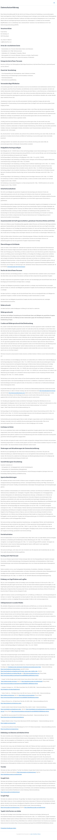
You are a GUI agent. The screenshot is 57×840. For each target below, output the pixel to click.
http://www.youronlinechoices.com (31, 673)
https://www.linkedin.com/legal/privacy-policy (11, 709)
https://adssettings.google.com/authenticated (31, 681)
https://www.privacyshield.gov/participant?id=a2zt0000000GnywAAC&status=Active (20, 675)
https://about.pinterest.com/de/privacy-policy (11, 703)
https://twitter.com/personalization (27, 695)
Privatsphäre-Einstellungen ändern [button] (8, 828)
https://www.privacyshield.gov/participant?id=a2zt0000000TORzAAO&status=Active (20, 697)
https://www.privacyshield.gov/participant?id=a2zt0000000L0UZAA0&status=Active (30, 711)
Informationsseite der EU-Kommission (16, 266)
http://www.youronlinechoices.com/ (17, 393)
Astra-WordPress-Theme (35, 834)
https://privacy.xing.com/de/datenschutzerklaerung (12, 717)
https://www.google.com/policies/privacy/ (26, 772)
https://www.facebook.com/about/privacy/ (10, 669)
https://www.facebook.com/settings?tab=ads (11, 673)
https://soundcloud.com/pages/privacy (9, 729)
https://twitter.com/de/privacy (7, 695)
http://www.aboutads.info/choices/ (47, 390)
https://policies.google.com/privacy (9, 681)
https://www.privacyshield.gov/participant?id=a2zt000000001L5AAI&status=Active (19, 683)
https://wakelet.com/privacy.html (8, 723)
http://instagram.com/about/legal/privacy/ (10, 689)
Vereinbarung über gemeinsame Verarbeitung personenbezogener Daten (24, 667)
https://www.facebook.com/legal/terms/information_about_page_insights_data (19, 671)
